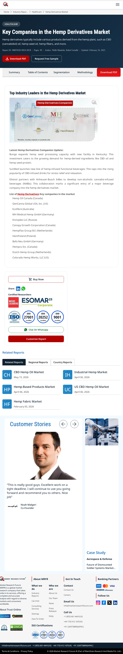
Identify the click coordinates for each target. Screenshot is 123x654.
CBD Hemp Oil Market (29, 372)
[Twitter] (109, 603)
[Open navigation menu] (118, 4)
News (51, 603)
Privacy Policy (27, 651)
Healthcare (37, 11)
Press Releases (53, 609)
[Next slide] (74, 424)
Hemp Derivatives (28, 194)
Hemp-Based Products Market (34, 387)
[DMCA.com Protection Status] (16, 627)
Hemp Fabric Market (28, 401)
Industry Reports (20, 11)
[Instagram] (98, 603)
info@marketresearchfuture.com (78, 605)
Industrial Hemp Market (90, 372)
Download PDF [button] (108, 72)
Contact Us (69, 589)
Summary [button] (14, 72)
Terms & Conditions (10, 651)
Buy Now (38, 279)
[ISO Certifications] (36, 322)
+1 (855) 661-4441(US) (73, 616)
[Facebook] (104, 603)
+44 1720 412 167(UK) (73, 621)
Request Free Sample (46, 58)
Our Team (53, 598)
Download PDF (18, 58)
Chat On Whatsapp (38, 329)
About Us (53, 593)
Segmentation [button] (62, 72)
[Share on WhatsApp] (23, 288)
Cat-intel (35, 601)
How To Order (38, 618)
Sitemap (35, 613)
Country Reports (62, 362)
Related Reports (14, 362)
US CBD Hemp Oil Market (91, 387)
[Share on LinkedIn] (18, 288)
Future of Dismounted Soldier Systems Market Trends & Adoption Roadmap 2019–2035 (100, 566)
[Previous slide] (63, 424)
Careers (67, 595)
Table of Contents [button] (38, 72)
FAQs (51, 616)
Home (6, 11)
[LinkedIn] (115, 603)
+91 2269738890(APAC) (74, 626)
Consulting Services (36, 607)
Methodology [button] (85, 72)
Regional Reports (38, 362)
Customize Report (36, 338)
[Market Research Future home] (5, 4)
